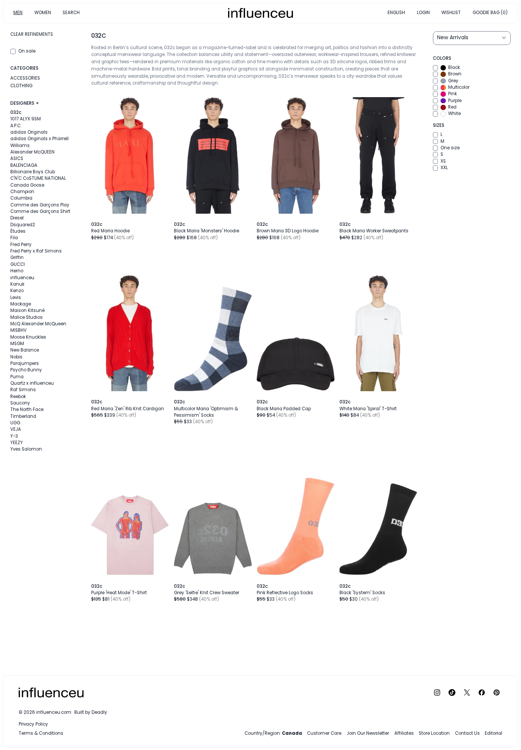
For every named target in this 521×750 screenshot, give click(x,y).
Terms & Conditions (41, 733)
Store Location (434, 733)
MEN (18, 13)
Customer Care (324, 733)
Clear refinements (31, 34)
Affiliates (404, 733)
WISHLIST (451, 13)
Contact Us (467, 733)
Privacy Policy (33, 724)
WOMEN (42, 13)
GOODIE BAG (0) (490, 13)
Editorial (493, 733)
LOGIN (423, 13)
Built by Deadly (90, 712)
